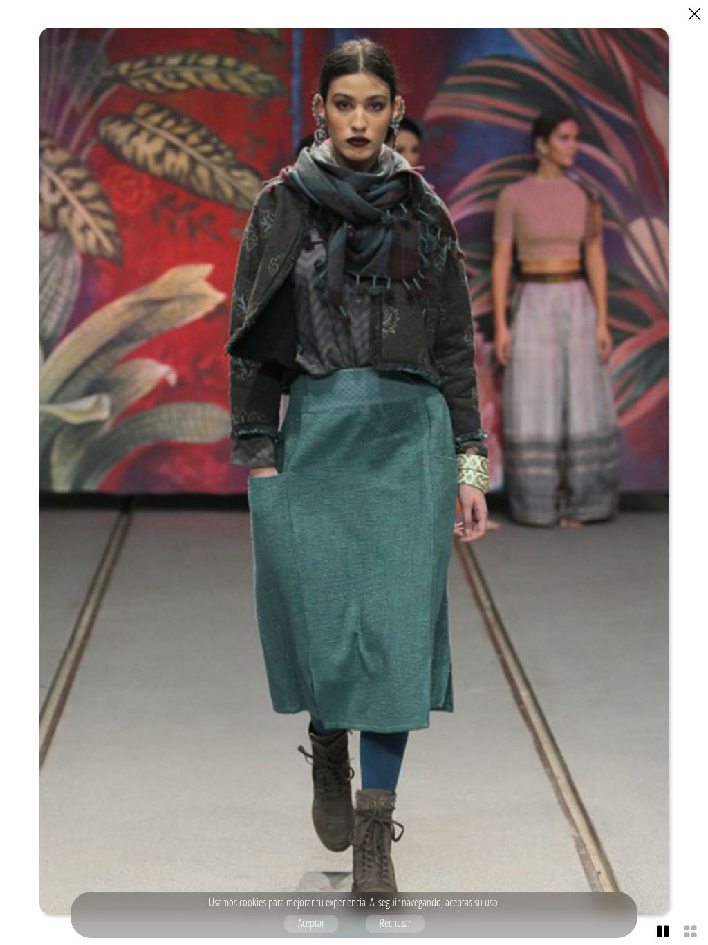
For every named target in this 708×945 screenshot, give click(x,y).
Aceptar (311, 923)
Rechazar (395, 923)
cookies (252, 902)
